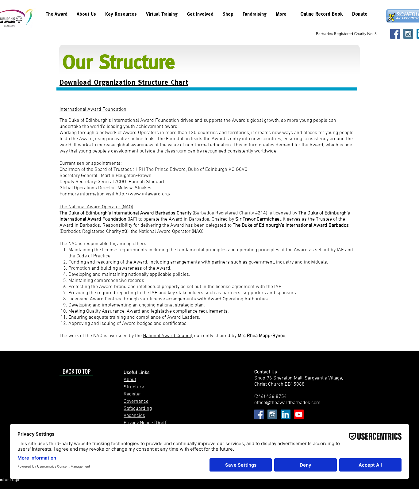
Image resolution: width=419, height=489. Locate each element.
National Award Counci (167, 336)
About (130, 380)
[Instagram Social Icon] (408, 34)
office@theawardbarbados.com (287, 403)
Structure (134, 387)
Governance (136, 402)
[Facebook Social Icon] (395, 34)
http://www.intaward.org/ (143, 194)
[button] (56, 16)
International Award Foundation (93, 109)
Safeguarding (138, 409)
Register (132, 394)
